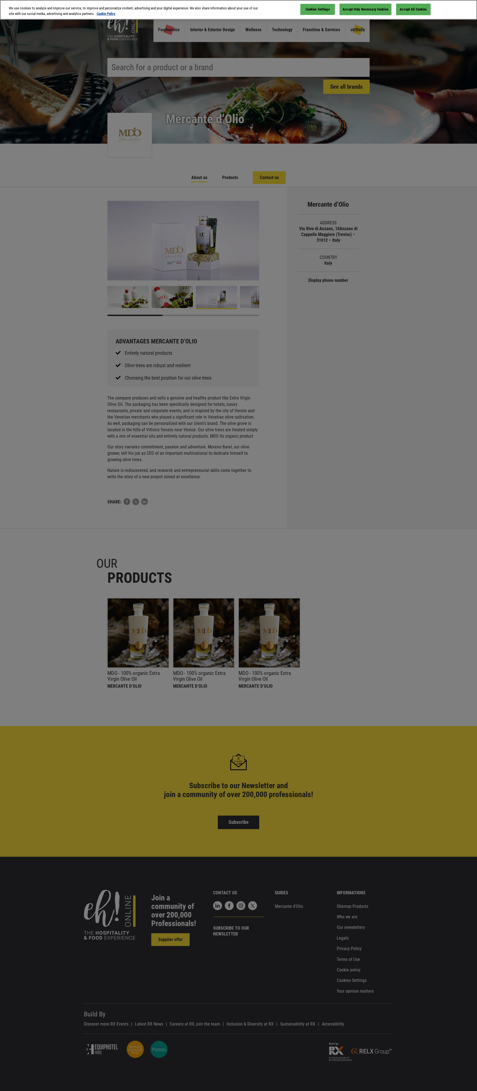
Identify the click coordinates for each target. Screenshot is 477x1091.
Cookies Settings (318, 9)
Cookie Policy (106, 14)
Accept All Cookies (413, 9)
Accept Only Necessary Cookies (365, 9)
